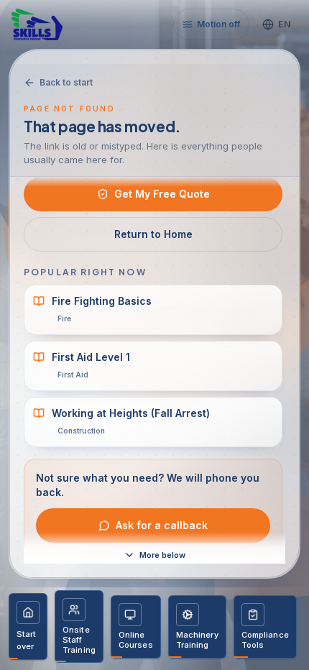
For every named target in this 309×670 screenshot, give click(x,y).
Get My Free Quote (162, 194)
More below (162, 555)
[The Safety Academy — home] (51, 24)
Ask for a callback (162, 525)
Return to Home (153, 234)
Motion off (218, 24)
